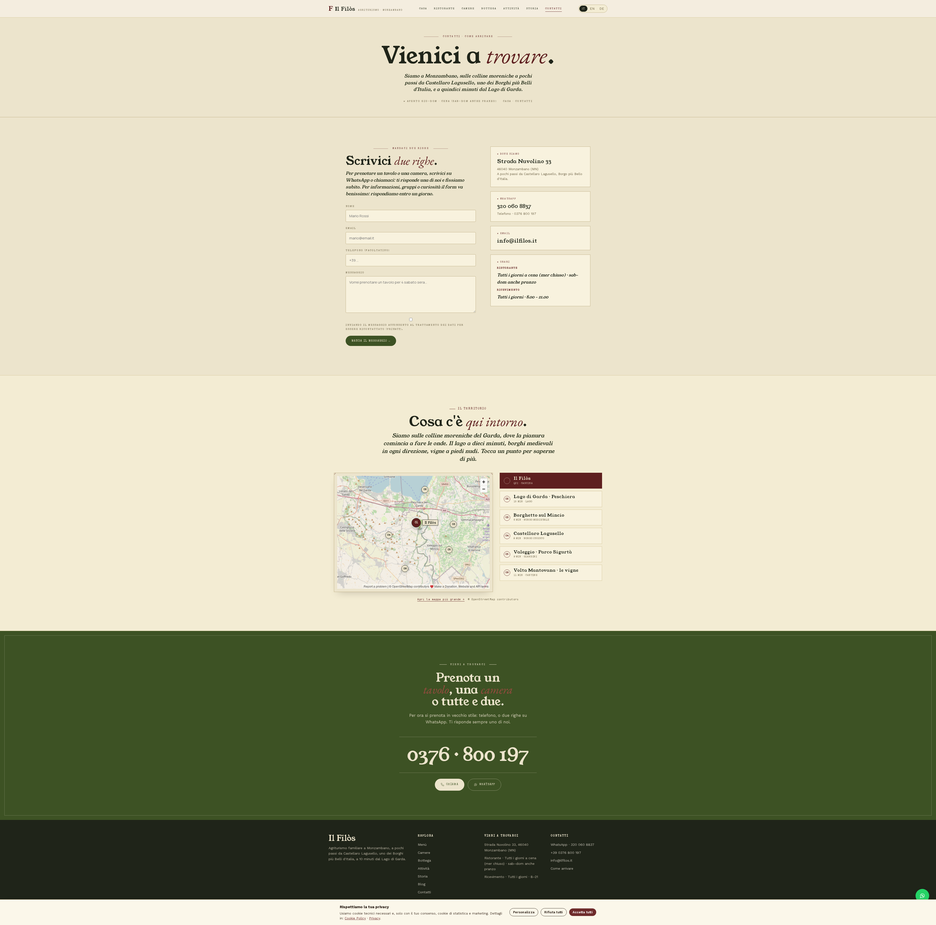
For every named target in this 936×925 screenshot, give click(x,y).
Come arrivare (562, 868)
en (592, 8)
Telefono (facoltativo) (368, 250)
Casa (423, 8)
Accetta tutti (583, 912)
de (601, 8)
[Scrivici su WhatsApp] (922, 896)
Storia (532, 8)
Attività (511, 8)
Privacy (374, 918)
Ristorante (444, 8)
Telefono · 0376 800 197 (516, 214)
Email (351, 228)
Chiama (452, 784)
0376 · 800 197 (468, 755)
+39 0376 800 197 (566, 853)
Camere (468, 8)
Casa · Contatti (518, 101)
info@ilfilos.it (517, 241)
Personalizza (524, 912)
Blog (421, 884)
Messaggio (355, 272)
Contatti (553, 8)
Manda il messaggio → (370, 341)
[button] (551, 481)
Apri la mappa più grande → (440, 599)
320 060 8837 (514, 206)
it (583, 8)
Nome (350, 206)
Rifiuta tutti (553, 912)
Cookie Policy (355, 918)
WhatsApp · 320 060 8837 (572, 844)
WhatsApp (487, 784)
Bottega (489, 8)
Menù (422, 844)
